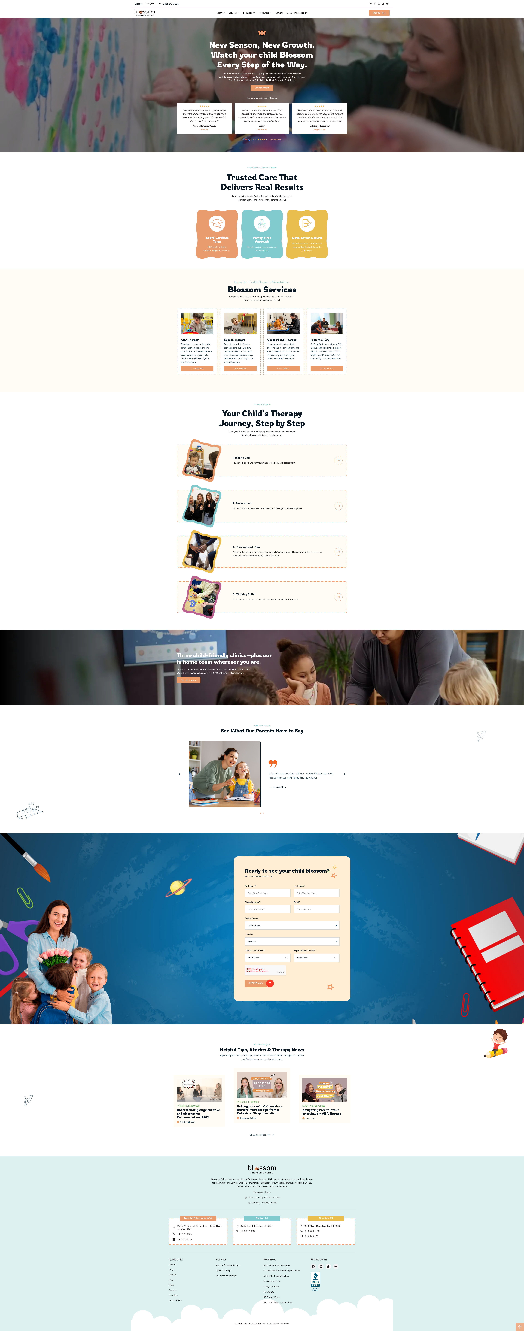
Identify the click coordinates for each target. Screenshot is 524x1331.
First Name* (250, 886)
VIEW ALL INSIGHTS (260, 1135)
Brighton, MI (319, 129)
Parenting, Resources (188, 1106)
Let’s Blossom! (262, 87)
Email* (297, 902)
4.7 (254, 139)
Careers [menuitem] (279, 12)
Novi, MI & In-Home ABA (198, 1218)
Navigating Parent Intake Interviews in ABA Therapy (321, 1111)
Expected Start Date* (304, 950)
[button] (179, 774)
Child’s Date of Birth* (255, 950)
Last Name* (299, 886)
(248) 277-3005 (170, 3)
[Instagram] (321, 1266)
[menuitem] (220, 13)
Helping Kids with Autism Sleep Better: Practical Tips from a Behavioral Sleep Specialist (259, 1109)
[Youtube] (336, 1266)
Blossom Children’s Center (255, 1323)
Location (138, 3)
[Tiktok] (328, 1266)
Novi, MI (204, 129)
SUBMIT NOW (256, 983)
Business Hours (262, 1192)
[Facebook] (313, 1266)
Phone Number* (252, 902)
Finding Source (251, 918)
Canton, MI (262, 129)
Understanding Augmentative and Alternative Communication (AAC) (198, 1113)
